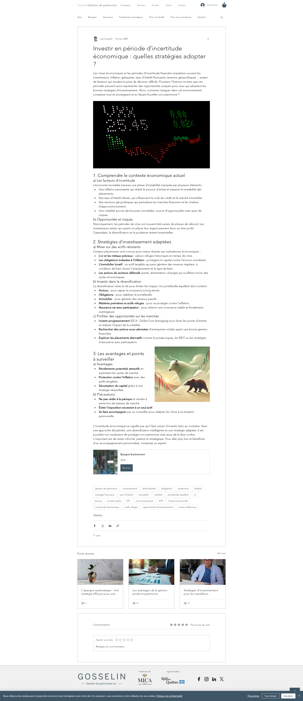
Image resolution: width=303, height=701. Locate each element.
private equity (114, 500)
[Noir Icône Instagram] (206, 679)
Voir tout (221, 553)
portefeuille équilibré (178, 494)
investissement (130, 488)
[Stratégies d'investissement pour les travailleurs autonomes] (203, 572)
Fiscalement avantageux (131, 17)
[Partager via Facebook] (94, 525)
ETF (128, 500)
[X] (221, 679)
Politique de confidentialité (169, 696)
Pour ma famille (156, 17)
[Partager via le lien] (117, 525)
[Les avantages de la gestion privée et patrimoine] (151, 572)
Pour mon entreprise (181, 17)
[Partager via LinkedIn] (110, 525)
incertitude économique (107, 507)
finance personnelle (178, 500)
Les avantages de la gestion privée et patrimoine (150, 592)
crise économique (144, 500)
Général (201, 17)
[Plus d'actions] (208, 39)
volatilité (158, 494)
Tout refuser (270, 696)
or (195, 494)
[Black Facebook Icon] (199, 679)
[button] (142, 5)
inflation (198, 488)
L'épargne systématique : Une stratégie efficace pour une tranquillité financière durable (100, 592)
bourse (98, 500)
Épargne (92, 17)
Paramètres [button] (253, 696)
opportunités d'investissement (158, 507)
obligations (166, 488)
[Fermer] (299, 695)
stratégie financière (104, 494)
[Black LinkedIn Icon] (214, 679)
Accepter (288, 696)
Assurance (108, 17)
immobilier (144, 494)
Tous (79, 17)
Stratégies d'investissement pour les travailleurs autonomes (201, 592)
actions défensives (188, 507)
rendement (183, 488)
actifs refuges (131, 507)
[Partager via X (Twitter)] (102, 525)
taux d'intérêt (126, 494)
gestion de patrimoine (106, 488)
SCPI (161, 500)
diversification (149, 488)
